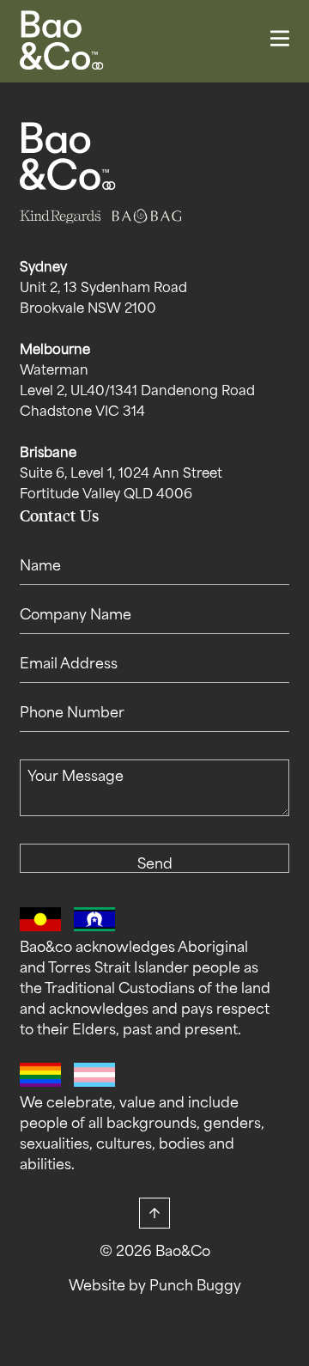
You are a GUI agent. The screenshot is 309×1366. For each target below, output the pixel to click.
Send (155, 864)
